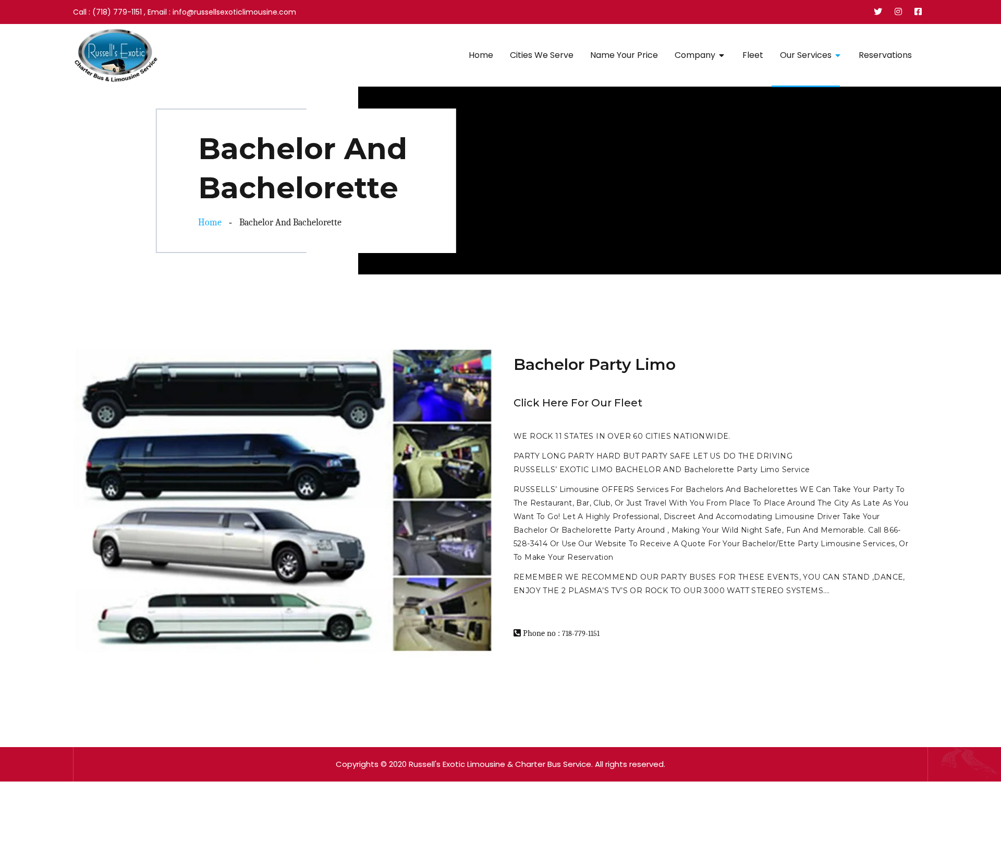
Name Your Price (624, 55)
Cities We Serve (541, 55)
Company (695, 55)
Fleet (752, 55)
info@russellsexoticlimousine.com (234, 12)
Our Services (806, 55)
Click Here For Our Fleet (578, 403)
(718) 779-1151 (117, 12)
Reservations (885, 55)
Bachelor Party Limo (595, 364)
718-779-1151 (581, 633)
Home (481, 55)
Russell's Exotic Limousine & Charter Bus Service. (501, 764)
